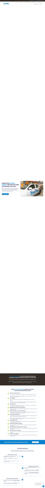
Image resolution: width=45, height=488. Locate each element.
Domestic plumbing (39, 2)
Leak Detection (21, 2)
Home (17, 2)
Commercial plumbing (33, 2)
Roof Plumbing (26, 2)
